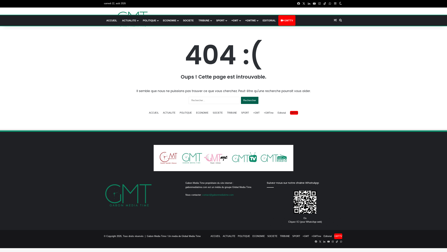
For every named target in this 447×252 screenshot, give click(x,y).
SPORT (220, 20)
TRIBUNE (204, 20)
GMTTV (288, 20)
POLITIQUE (149, 20)
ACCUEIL (111, 20)
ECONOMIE (169, 20)
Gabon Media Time (156, 236)
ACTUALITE (129, 20)
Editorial (269, 20)
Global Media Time (191, 236)
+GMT (234, 20)
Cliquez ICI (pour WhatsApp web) (305, 221)
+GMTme (250, 20)
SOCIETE (188, 20)
